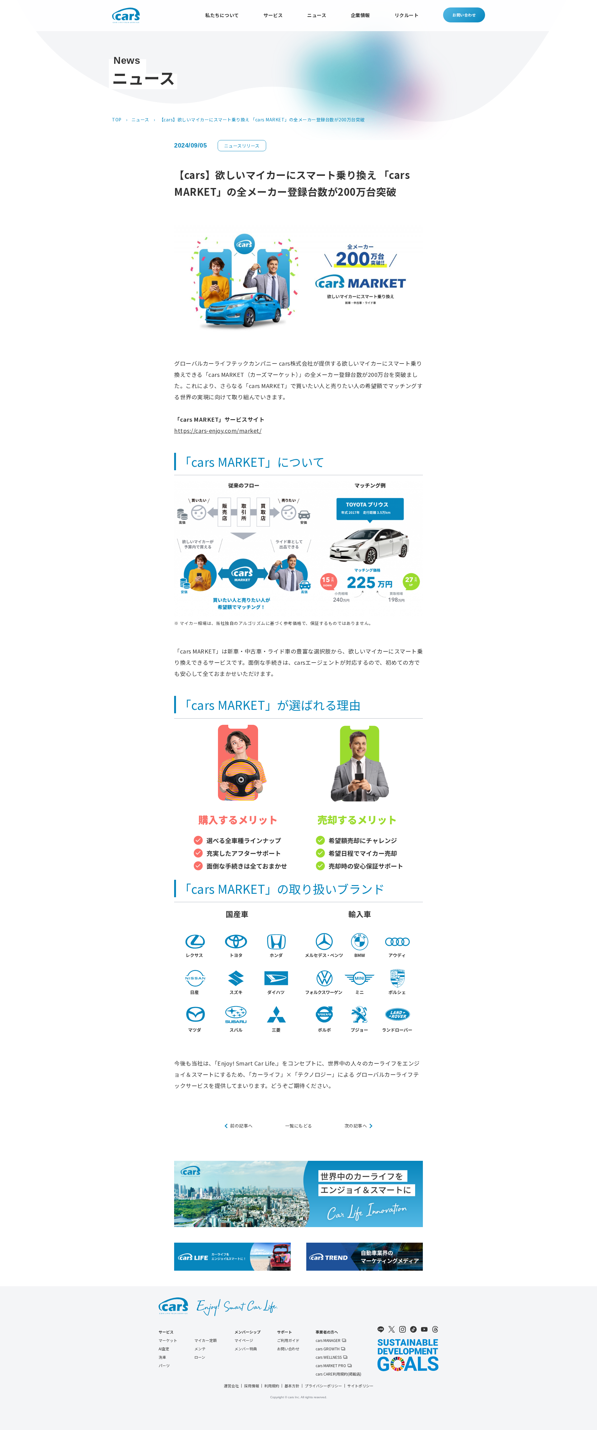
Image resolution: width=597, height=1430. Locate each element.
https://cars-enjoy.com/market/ (217, 430)
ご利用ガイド (288, 1340)
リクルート (407, 15)
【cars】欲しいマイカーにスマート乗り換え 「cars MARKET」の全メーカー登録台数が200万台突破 (262, 119)
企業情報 (360, 15)
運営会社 (231, 1386)
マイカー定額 (205, 1340)
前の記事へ (241, 1126)
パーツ (164, 1365)
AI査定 (164, 1349)
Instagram (402, 1329)
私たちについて (222, 15)
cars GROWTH (328, 1349)
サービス (273, 15)
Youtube (424, 1329)
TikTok (413, 1329)
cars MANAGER (328, 1340)
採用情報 (251, 1386)
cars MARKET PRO (331, 1365)
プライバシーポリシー (323, 1386)
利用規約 (271, 1386)
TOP (117, 119)
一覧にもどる (298, 1126)
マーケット (168, 1340)
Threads (435, 1329)
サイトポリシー (360, 1386)
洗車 (162, 1357)
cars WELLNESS (329, 1357)
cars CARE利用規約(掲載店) (338, 1374)
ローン (199, 1357)
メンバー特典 (245, 1349)
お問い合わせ (464, 15)
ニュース (316, 15)
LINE (380, 1329)
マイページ (243, 1340)
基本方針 (292, 1386)
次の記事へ (356, 1126)
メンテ (200, 1349)
